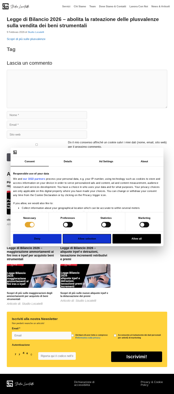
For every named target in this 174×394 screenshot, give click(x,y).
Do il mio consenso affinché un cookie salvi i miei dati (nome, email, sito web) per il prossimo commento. (117, 144)
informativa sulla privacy (88, 338)
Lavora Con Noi (138, 6)
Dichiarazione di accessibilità (84, 383)
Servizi (66, 6)
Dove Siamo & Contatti (112, 6)
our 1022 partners (34, 178)
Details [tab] (68, 161)
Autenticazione (21, 344)
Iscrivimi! (136, 356)
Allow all (137, 238)
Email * (16, 328)
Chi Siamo (80, 6)
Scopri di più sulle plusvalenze (26, 39)
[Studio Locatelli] (16, 6)
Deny (37, 238)
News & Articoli (160, 6)
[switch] (68, 224)
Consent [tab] (30, 161)
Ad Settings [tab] (106, 161)
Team (92, 6)
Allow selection (87, 238)
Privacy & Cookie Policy (152, 383)
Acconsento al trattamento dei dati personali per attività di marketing (139, 336)
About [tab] (144, 161)
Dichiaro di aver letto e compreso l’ (91, 336)
